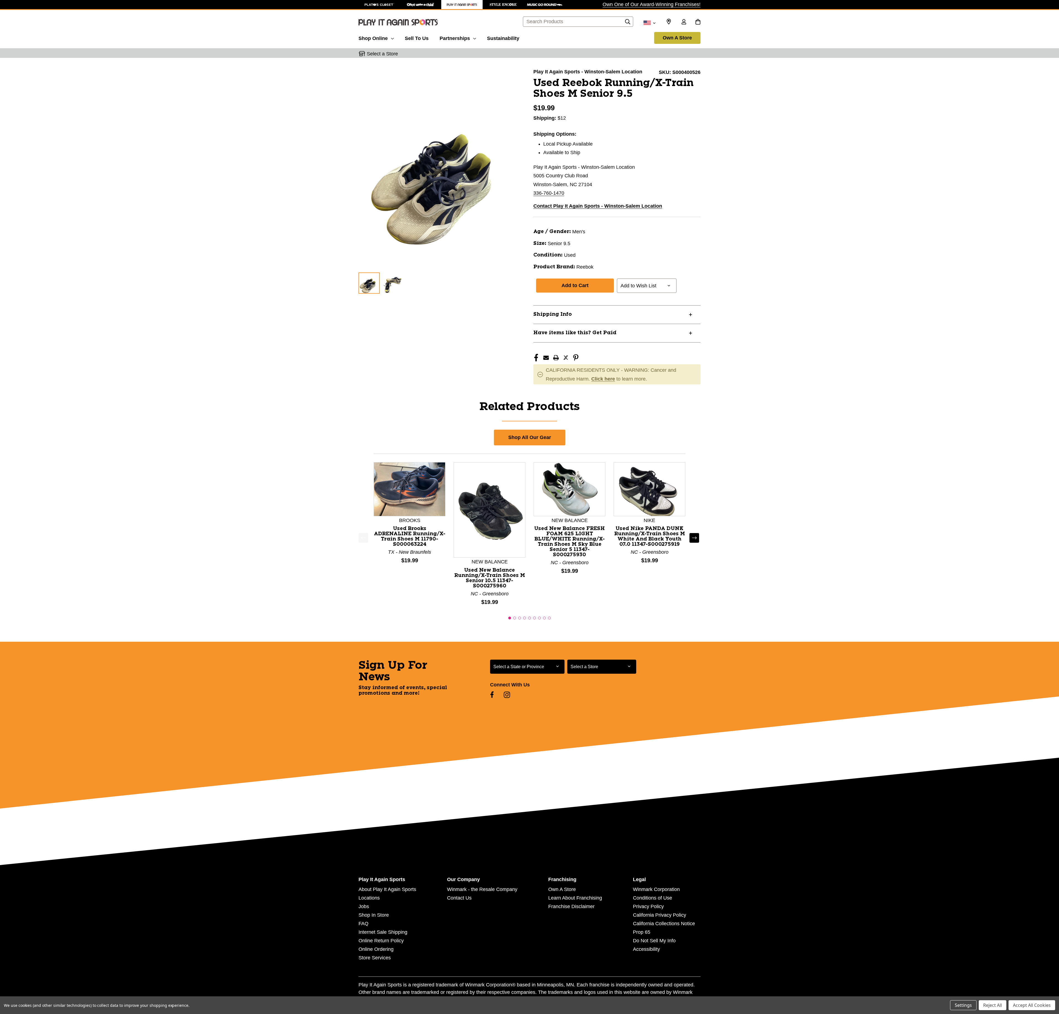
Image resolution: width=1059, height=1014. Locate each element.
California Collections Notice (664, 923)
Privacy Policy (648, 906)
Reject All (992, 1005)
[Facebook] (536, 358)
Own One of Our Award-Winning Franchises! (651, 4)
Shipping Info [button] (552, 314)
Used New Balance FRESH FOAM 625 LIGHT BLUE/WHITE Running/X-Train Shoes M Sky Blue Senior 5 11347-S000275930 (569, 541)
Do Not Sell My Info (654, 940)
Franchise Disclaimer (571, 906)
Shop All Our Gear (529, 437)
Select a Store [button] (382, 54)
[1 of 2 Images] (369, 283)
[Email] (546, 358)
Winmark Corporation (656, 889)
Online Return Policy (381, 940)
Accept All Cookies (1032, 1005)
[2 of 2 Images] (393, 282)
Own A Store (677, 38)
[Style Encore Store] (503, 4)
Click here (603, 379)
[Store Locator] (668, 21)
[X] (566, 358)
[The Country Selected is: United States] (649, 22)
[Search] (627, 23)
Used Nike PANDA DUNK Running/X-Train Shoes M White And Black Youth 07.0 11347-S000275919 (649, 536)
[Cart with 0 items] (697, 22)
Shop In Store (374, 915)
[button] (509, 618)
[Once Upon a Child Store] (420, 4)
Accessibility (646, 949)
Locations (369, 898)
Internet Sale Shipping (383, 932)
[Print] (556, 358)
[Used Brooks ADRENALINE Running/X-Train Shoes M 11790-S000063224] (409, 489)
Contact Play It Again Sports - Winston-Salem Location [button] (597, 206)
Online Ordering (376, 949)
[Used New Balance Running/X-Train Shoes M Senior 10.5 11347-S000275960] (489, 509)
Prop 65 (641, 932)
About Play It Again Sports (387, 889)
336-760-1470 (548, 193)
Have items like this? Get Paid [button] (574, 332)
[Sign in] (683, 22)
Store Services (375, 958)
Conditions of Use (652, 898)
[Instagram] (507, 694)
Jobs (364, 906)
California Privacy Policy (659, 915)
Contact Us (459, 898)
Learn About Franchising (575, 898)
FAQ (363, 923)
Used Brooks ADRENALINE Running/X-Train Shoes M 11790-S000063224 (409, 536)
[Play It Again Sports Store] (462, 4)
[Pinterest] (576, 358)
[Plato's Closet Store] (379, 4)
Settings (963, 1005)
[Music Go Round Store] (544, 4)
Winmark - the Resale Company (482, 889)
